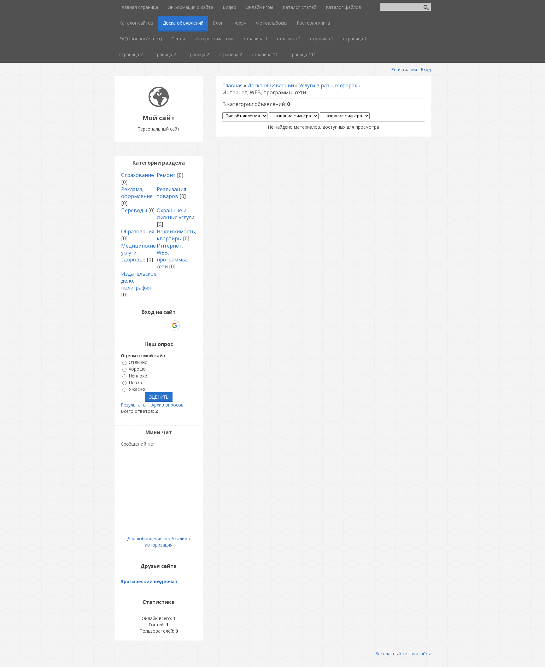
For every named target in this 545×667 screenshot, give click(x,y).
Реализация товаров (171, 193)
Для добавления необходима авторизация (158, 541)
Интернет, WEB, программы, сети (172, 256)
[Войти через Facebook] (153, 325)
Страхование (137, 175)
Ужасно (137, 389)
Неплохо (138, 376)
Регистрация (404, 69)
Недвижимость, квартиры (176, 235)
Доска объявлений (271, 85)
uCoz (425, 654)
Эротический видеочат (149, 581)
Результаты (133, 405)
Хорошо (137, 369)
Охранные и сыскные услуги (175, 214)
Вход (426, 69)
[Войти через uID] (131, 325)
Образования (137, 231)
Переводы (134, 210)
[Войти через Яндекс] (163, 325)
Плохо (135, 382)
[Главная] (159, 105)
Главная (232, 85)
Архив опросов (167, 405)
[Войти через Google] (175, 325)
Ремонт (166, 175)
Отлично (138, 362)
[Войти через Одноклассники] (185, 325)
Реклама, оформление (137, 193)
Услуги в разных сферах (328, 85)
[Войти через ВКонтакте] (142, 325)
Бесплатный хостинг (397, 654)
